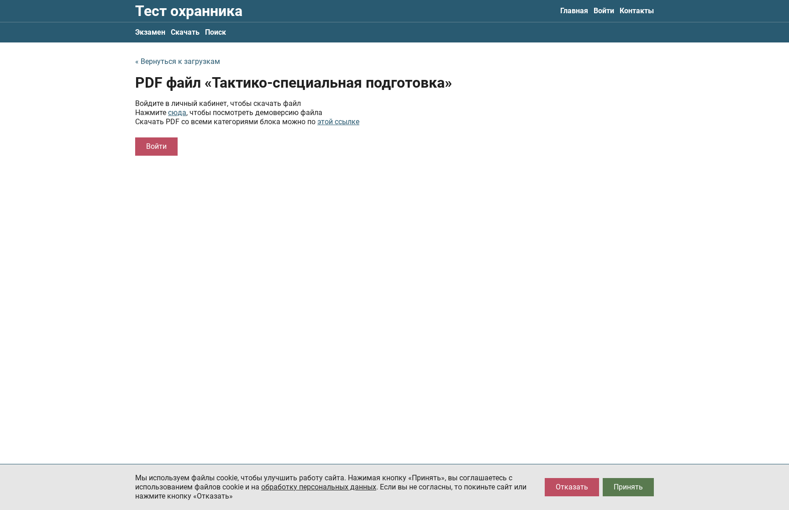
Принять (628, 487)
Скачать (185, 32)
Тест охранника (188, 11)
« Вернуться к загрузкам (177, 61)
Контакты (637, 10)
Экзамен (150, 32)
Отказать (572, 487)
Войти (604, 10)
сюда (177, 112)
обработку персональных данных (318, 487)
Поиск (215, 32)
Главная (574, 10)
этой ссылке (338, 121)
